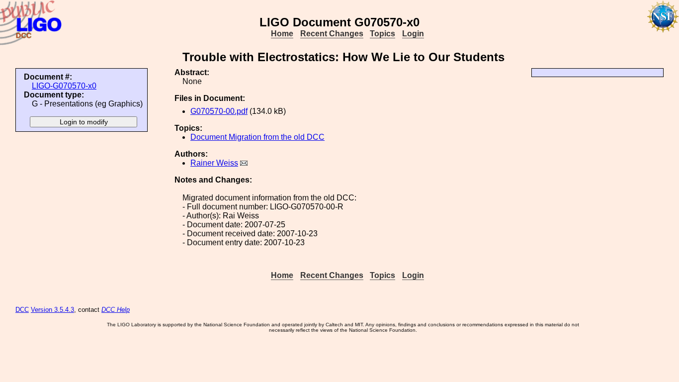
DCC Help (115, 309)
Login (413, 33)
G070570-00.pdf (219, 111)
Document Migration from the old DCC (257, 137)
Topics (382, 33)
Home (282, 33)
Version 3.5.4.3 (52, 309)
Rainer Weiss (214, 163)
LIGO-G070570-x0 (64, 86)
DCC (22, 309)
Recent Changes (331, 33)
